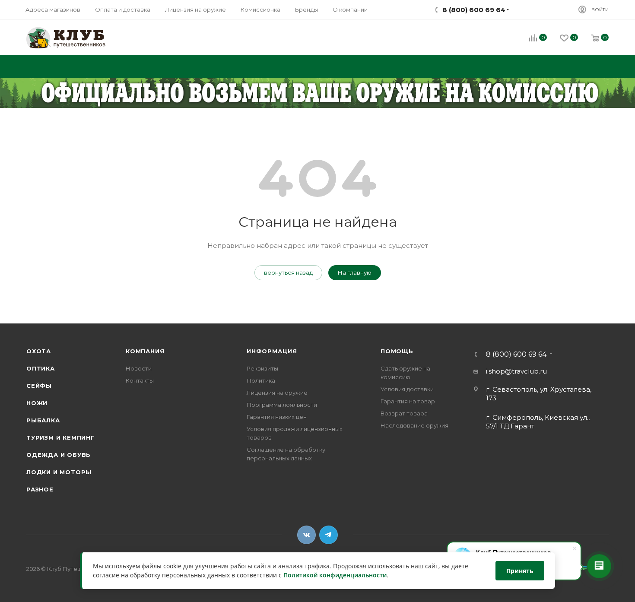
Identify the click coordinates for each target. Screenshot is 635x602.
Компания (145, 351)
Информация (272, 351)
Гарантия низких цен (277, 416)
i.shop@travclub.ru (516, 371)
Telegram (328, 535)
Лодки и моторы (59, 472)
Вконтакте (306, 535)
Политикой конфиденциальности (335, 575)
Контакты (140, 380)
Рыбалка (43, 420)
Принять (519, 571)
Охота (38, 351)
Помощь (397, 351)
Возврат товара (404, 413)
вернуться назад (288, 272)
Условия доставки (407, 389)
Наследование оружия (414, 425)
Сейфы (39, 385)
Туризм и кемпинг (60, 437)
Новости (139, 368)
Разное (40, 489)
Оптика (40, 368)
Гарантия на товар (408, 401)
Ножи (37, 402)
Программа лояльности (282, 404)
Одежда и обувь (58, 454)
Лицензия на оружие (277, 392)
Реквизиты (262, 368)
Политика (261, 380)
